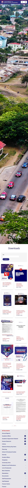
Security (4, 454)
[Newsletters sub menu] (25, 473)
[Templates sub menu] (25, 460)
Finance (4, 486)
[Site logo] (9, 2)
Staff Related (5, 481)
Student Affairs (6, 457)
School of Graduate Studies (9, 452)
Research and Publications (9, 465)
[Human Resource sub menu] (25, 441)
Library (4, 444)
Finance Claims (6, 484)
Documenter (5, 476)
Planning (4, 449)
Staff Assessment (6, 478)
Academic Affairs (6, 436)
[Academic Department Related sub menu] (25, 438)
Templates (4, 460)
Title (3, 254)
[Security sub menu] (25, 454)
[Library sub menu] (25, 444)
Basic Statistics (6, 470)
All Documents (6, 430)
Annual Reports (6, 433)
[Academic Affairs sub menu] (25, 436)
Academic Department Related (10, 438)
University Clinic (6, 462)
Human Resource (6, 441)
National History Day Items (9, 446)
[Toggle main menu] (22, 2)
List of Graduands (6, 468)
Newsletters (5, 473)
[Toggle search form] (25, 2)
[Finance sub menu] (25, 486)
